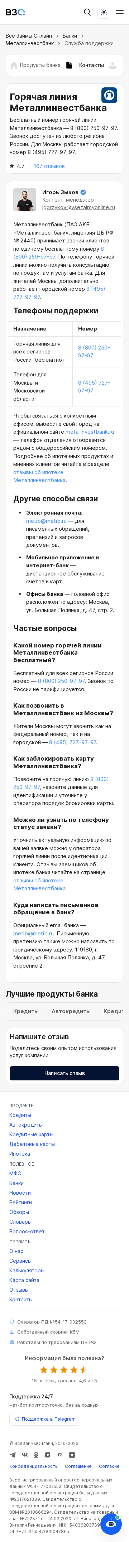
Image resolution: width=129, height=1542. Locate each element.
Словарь (20, 1222)
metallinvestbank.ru (90, 431)
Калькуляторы (26, 1270)
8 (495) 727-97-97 (72, 742)
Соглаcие (109, 1466)
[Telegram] (12, 1455)
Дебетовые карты (32, 1144)
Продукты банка (40, 65)
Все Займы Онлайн (29, 36)
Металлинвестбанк (30, 43)
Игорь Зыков (60, 192)
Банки (70, 36)
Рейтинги (20, 1202)
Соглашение (78, 1466)
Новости (20, 1193)
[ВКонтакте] (25, 1455)
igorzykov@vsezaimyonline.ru (78, 207)
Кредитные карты (31, 1134)
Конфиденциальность (33, 1466)
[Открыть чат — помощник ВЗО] (111, 1524)
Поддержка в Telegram (49, 1419)
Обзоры (19, 1212)
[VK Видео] (47, 1455)
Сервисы (20, 1261)
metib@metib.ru (46, 520)
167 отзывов (49, 166)
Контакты (21, 1299)
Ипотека (19, 1154)
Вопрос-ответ (27, 1231)
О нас (16, 1251)
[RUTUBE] (60, 1455)
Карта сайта (24, 1280)
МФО (15, 1173)
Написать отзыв (64, 1073)
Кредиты (20, 1115)
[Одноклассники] (36, 1455)
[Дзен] (72, 1455)
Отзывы (19, 1290)
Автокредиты (26, 1125)
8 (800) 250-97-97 (61, 681)
